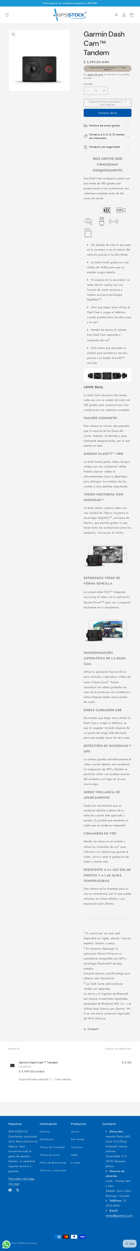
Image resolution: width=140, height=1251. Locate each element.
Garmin (75, 1131)
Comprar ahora (107, 113)
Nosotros (45, 1131)
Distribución (46, 1139)
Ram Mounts (77, 1139)
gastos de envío (95, 74)
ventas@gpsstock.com (119, 1216)
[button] (7, 15)
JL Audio (75, 1162)
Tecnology (32, 1243)
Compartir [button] (93, 1029)
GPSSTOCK (22, 1243)
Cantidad (88, 84)
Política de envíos (50, 1155)
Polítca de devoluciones (53, 1162)
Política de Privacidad (52, 1147)
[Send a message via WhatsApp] (6, 1244)
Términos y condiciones (53, 1170)
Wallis (74, 1155)
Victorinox (76, 1147)
